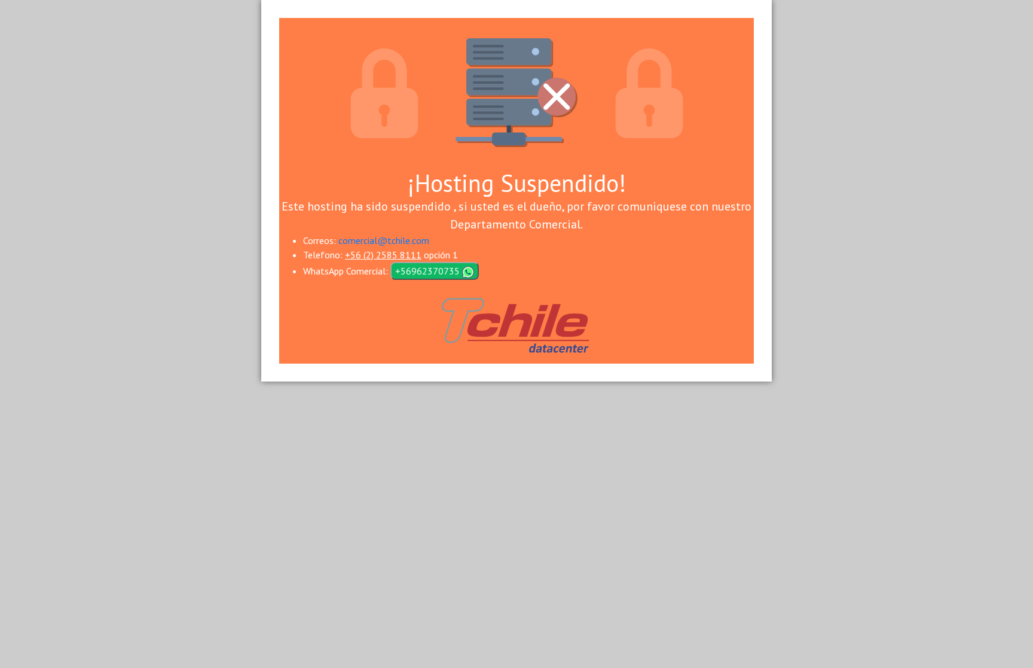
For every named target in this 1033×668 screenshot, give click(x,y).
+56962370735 (428, 271)
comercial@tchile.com (383, 240)
